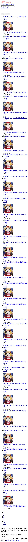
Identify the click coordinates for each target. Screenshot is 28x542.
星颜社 (12, 4)
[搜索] (14, 6)
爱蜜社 (2, 4)
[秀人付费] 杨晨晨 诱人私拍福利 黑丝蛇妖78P (14, 92)
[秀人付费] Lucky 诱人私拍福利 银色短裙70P (14, 132)
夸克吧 (17, 540)
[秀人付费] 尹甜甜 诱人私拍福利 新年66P (13, 150)
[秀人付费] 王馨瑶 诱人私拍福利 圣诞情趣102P (15, 464)
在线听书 (13, 540)
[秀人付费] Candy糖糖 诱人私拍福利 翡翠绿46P (15, 426)
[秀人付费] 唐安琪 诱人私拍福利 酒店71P (13, 72)
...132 (4, 524)
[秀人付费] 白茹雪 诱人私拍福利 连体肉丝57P (14, 506)
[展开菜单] (12, 3)
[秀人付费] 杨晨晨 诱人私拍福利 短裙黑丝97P (14, 257)
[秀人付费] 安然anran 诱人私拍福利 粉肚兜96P (15, 32)
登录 (2, 8)
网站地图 (8, 540)
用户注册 (5, 8)
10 (4, 522)
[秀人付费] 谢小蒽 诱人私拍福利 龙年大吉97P (14, 319)
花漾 (9, 4)
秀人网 (5, 19)
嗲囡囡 (6, 4)
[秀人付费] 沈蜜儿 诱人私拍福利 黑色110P (14, 444)
